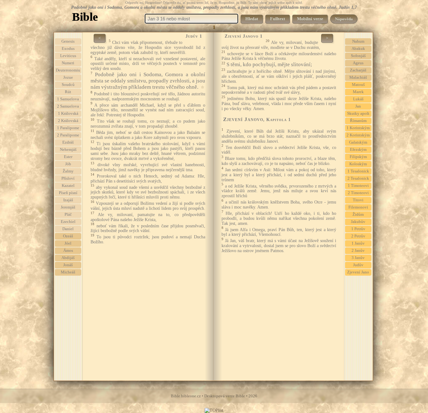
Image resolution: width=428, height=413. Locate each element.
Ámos (68, 250)
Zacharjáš (358, 70)
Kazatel (68, 185)
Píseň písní (68, 193)
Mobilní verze (310, 19)
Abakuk (358, 48)
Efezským (358, 149)
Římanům (358, 121)
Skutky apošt (358, 113)
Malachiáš (358, 77)
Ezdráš (68, 142)
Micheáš (68, 272)
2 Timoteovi (358, 193)
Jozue (68, 77)
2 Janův (358, 250)
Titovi (358, 200)
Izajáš (68, 200)
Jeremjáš (68, 207)
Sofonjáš (358, 56)
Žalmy (68, 171)
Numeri (68, 63)
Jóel (68, 243)
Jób (68, 164)
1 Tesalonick (358, 171)
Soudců (68, 84)
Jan (358, 106)
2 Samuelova (68, 106)
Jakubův (358, 222)
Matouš (358, 84)
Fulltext (277, 19)
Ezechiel (68, 222)
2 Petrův (358, 236)
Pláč (68, 214)
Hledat (251, 19)
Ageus (358, 63)
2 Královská (68, 121)
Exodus (68, 48)
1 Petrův (358, 229)
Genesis (68, 41)
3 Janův (358, 258)
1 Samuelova (68, 99)
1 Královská (68, 113)
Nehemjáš (68, 149)
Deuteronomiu (68, 70)
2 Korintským (358, 135)
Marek (358, 92)
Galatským (358, 142)
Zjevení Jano (358, 272)
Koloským (358, 164)
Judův (358, 265)
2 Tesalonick (358, 178)
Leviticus (68, 56)
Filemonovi (358, 207)
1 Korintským (358, 128)
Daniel (68, 229)
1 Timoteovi (358, 185)
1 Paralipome (68, 128)
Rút (68, 92)
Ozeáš (68, 236)
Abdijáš (68, 258)
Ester (68, 157)
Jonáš (68, 265)
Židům (358, 214)
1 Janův (358, 243)
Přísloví (68, 178)
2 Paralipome (68, 135)
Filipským (358, 157)
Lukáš (358, 99)
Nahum (358, 41)
